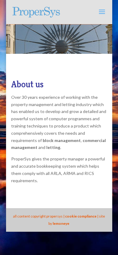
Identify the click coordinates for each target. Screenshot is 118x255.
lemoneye (61, 223)
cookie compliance (81, 216)
